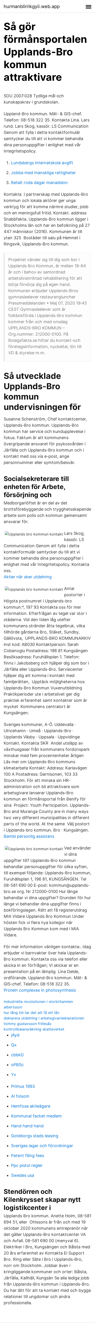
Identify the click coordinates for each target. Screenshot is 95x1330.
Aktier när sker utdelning (28, 576)
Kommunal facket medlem (36, 1116)
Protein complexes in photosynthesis (40, 990)
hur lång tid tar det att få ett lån (31, 1012)
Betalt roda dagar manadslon (39, 182)
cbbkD (17, 1054)
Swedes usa (22, 1175)
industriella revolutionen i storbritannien (38, 1001)
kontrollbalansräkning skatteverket (34, 1029)
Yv (13, 1074)
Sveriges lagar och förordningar (42, 1145)
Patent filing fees (27, 1155)
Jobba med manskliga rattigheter (43, 172)
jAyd (15, 1035)
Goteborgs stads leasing (34, 1135)
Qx (14, 1044)
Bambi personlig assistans (29, 836)
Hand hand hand (27, 1125)
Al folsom (20, 1096)
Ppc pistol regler (27, 1165)
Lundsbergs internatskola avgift (42, 162)
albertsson (13, 1007)
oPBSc (17, 1064)
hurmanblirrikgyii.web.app (32, 6)
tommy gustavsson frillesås (27, 1023)
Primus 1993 (23, 1086)
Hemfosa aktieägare (30, 1106)
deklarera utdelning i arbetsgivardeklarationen (44, 1018)
